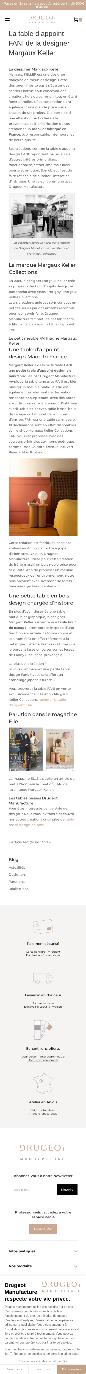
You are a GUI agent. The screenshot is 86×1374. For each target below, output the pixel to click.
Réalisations (18, 889)
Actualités (17, 867)
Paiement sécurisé (43, 943)
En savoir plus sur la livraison (43, 1006)
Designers (17, 874)
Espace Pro (43, 1229)
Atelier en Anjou (43, 1102)
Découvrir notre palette (43, 1060)
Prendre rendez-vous (43, 1113)
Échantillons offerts (43, 1048)
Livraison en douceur (43, 995)
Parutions (17, 882)
